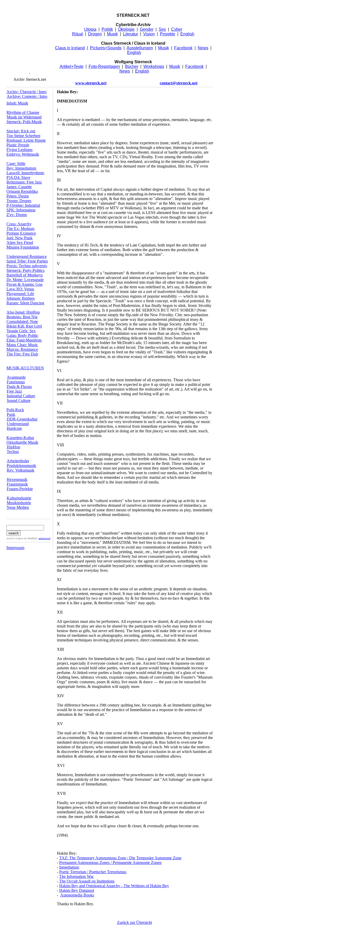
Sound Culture (18, 400)
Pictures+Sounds (105, 48)
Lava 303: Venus (20, 289)
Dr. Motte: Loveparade (25, 279)
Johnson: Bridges (20, 298)
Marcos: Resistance (22, 349)
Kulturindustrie (19, 498)
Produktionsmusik (21, 465)
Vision (149, 34)
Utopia (90, 29)
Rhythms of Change (22, 112)
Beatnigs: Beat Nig (21, 317)
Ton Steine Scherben (23, 135)
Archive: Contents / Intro (27, 96)
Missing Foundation (22, 247)
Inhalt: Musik (17, 103)
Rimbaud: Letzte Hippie (26, 140)
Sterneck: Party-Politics (25, 270)
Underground (18, 424)
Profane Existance (21, 233)
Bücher (131, 66)
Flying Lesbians (19, 149)
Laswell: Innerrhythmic (25, 173)
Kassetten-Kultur (20, 437)
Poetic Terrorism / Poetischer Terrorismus (92, 872)
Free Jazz (14, 391)
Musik (112, 34)
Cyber (176, 29)
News (203, 48)
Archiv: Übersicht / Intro (26, 92)
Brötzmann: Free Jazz (24, 182)
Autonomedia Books (77, 895)
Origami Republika (22, 191)
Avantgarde (16, 377)
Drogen (95, 34)
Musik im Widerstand (24, 117)
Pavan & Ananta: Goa (24, 284)
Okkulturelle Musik (22, 442)
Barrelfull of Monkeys (24, 275)
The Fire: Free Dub (22, 354)
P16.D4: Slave (18, 177)
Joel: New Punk (19, 238)
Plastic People (17, 145)
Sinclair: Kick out (20, 131)
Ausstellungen (140, 48)
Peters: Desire (17, 196)
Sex (162, 29)
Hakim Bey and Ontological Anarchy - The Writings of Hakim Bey (114, 886)
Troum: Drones (18, 200)
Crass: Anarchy (19, 224)
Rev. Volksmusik (20, 470)
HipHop (13, 447)
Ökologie (126, 29)
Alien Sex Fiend (19, 242)
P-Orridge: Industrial (23, 205)
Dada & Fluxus (19, 386)
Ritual (77, 34)
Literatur (130, 34)
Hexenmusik (17, 479)
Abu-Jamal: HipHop (23, 312)
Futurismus (16, 382)
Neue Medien (18, 507)
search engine (15, 538)
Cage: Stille (15, 163)
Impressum (15, 547)
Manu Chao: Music (22, 345)
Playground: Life (20, 293)
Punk (11, 414)
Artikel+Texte (71, 66)
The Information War (76, 876)
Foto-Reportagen (104, 66)
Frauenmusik (17, 484)
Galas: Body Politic (22, 335)
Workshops (153, 66)
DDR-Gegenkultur (22, 419)
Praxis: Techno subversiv (26, 266)
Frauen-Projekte (20, 489)
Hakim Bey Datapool (76, 890)
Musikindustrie (19, 503)
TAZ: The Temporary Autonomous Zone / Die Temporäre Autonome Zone (120, 858)
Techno (13, 451)
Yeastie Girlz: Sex (21, 331)
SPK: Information (20, 210)
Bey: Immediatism (21, 168)
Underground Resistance (26, 256)
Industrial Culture (21, 396)
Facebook (183, 48)
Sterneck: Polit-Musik (24, 122)
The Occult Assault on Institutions (86, 881)
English (187, 34)
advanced (44, 538)
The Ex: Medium (20, 228)
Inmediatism (69, 867)
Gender (147, 29)
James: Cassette (19, 187)
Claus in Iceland (70, 48)
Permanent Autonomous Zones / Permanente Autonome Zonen (110, 862)
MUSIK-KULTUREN (25, 368)
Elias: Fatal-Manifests (24, 340)
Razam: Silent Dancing (25, 303)
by (30, 538)
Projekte (167, 34)
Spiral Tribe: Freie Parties (27, 261)
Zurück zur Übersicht (134, 922)
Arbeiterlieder (18, 461)
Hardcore (14, 428)
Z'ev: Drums (16, 214)
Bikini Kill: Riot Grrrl (24, 326)
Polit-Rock (15, 410)
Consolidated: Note (22, 321)
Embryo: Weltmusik (22, 154)
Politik (107, 29)
